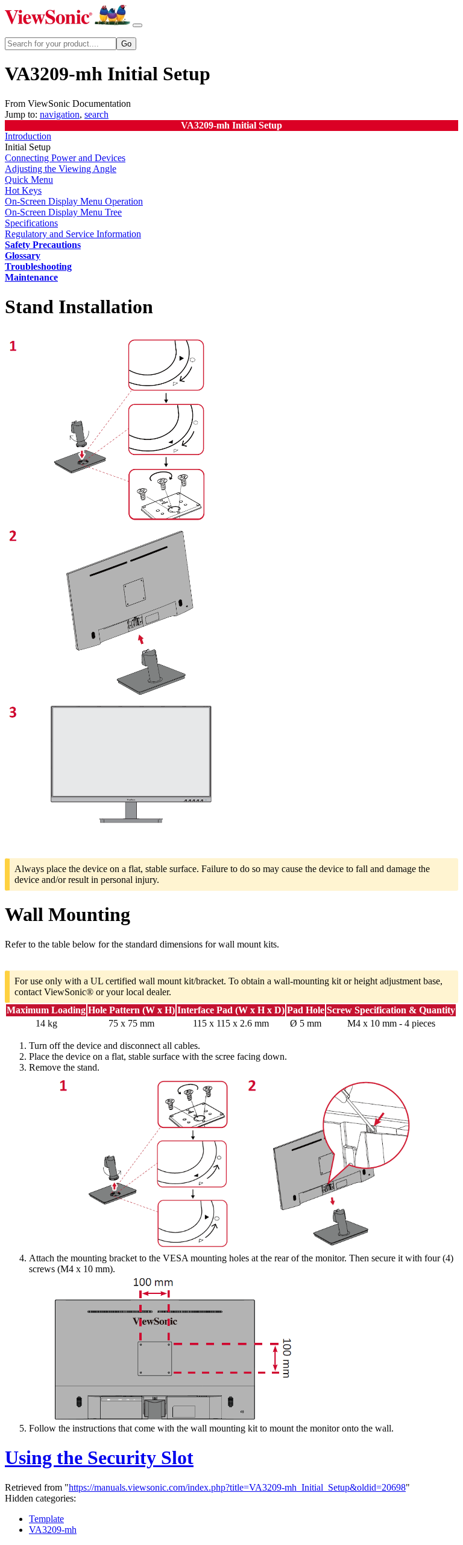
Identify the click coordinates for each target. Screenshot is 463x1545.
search (96, 114)
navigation (60, 114)
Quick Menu (29, 179)
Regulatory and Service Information (73, 234)
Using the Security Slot (99, 1457)
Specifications (31, 223)
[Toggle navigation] (137, 25)
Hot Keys (23, 190)
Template (46, 1519)
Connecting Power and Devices (65, 158)
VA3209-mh (53, 1529)
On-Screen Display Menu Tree (63, 212)
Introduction (28, 136)
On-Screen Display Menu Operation (74, 201)
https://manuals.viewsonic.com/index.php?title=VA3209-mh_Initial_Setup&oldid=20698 (237, 1487)
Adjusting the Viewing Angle (60, 169)
